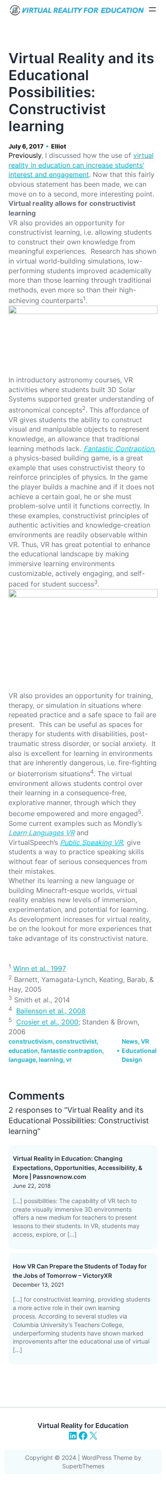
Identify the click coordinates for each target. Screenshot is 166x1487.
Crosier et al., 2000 (47, 1022)
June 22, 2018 (32, 1185)
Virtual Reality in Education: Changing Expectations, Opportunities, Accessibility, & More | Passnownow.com (77, 1167)
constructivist (76, 1041)
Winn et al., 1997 (39, 968)
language (22, 1059)
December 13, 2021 (38, 1284)
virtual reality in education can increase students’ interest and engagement (81, 165)
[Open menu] (152, 9)
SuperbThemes (83, 1466)
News (130, 1041)
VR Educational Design (139, 1050)
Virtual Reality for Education (83, 1425)
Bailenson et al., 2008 (51, 1011)
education (23, 1050)
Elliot (58, 146)
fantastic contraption (71, 1050)
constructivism (31, 1041)
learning (51, 1059)
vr (69, 1059)
